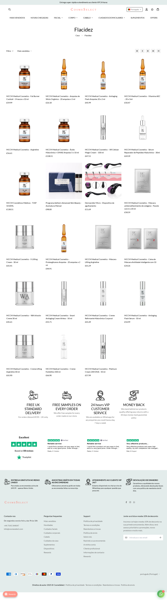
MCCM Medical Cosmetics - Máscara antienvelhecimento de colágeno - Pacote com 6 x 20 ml (141, 206)
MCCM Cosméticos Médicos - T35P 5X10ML (21, 204)
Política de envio (90, 533)
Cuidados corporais (52, 533)
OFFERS (153, 18)
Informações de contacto (94, 552)
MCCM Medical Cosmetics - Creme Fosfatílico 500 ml (60, 370)
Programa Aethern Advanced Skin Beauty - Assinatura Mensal (64, 204)
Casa (78, 35)
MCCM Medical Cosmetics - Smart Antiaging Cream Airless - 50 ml (60, 316)
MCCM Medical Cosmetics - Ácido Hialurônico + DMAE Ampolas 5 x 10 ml (62, 151)
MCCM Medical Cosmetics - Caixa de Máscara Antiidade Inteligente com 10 (140, 260)
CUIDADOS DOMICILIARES (111, 18)
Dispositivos (49, 548)
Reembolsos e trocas (92, 529)
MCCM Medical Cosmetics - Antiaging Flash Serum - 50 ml (140, 316)
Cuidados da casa (51, 540)
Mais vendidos (50, 521)
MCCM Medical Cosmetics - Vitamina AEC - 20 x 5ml (142, 97)
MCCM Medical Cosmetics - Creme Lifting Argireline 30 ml (24, 370)
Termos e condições (92, 525)
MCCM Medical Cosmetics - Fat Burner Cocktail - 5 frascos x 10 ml (22, 97)
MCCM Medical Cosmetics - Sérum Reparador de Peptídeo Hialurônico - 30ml (142, 151)
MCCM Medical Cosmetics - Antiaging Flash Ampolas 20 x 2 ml (101, 97)
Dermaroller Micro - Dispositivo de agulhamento (99, 204)
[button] (134, 9)
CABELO (87, 18)
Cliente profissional (92, 548)
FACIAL (57, 18)
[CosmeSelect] (83, 9)
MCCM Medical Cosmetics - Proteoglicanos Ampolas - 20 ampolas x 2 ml (63, 262)
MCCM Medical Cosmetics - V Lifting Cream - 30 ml (22, 260)
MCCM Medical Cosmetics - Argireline (22, 149)
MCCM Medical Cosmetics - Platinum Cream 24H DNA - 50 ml (101, 370)
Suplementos (49, 544)
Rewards (47, 552)
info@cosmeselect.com (13, 529)
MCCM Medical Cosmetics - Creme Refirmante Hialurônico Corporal (100, 316)
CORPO (71, 18)
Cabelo (47, 537)
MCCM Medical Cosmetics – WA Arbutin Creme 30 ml (23, 316)
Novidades (48, 525)
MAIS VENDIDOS (17, 18)
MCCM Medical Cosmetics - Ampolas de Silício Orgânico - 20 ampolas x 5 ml (63, 97)
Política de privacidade (93, 521)
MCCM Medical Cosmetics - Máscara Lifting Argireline (100, 260)
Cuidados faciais (50, 529)
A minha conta (90, 544)
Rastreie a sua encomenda (94, 540)
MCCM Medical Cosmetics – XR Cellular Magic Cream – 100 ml (102, 151)
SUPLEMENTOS (137, 18)
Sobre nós (88, 537)
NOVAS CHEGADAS (39, 18)
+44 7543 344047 (11, 525)
